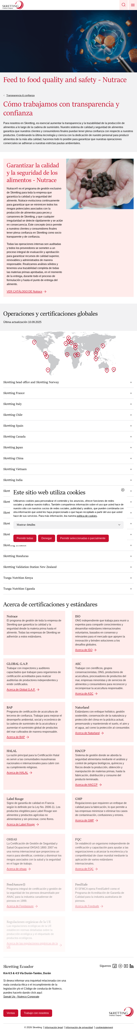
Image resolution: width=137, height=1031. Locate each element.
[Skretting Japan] (102, 346)
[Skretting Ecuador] (46, 356)
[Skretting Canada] (34, 342)
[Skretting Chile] (47, 370)
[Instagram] (120, 966)
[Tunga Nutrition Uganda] (75, 355)
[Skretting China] (97, 350)
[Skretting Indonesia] (95, 358)
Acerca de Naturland (87, 733)
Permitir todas (25, 538)
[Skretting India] (87, 353)
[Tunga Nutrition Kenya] (78, 354)
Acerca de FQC (84, 868)
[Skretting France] (68, 341)
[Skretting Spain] (65, 343)
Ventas (11, 1013)
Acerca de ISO (83, 649)
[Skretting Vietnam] (95, 353)
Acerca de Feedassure (20, 906)
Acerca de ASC (84, 693)
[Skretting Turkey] (75, 345)
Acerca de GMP (84, 820)
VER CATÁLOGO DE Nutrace (24, 291)
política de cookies (87, 515)
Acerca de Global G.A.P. (21, 689)
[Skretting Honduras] (45, 353)
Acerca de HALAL (17, 772)
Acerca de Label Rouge (21, 824)
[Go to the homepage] (121, 1012)
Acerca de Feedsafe (87, 906)
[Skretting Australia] (106, 370)
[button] (123, 5)
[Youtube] (126, 966)
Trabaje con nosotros (36, 1013)
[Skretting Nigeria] (67, 354)
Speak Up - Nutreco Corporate (21, 996)
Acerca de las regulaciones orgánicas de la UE (32, 945)
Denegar (46, 538)
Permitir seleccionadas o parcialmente (82, 538)
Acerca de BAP (16, 737)
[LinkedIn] (132, 966)
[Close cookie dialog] (122, 489)
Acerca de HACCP (86, 784)
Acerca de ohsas (17, 868)
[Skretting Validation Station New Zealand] (113, 369)
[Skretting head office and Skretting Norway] (68, 338)
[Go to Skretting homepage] (13, 5)
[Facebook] (115, 966)
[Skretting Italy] (71, 342)
